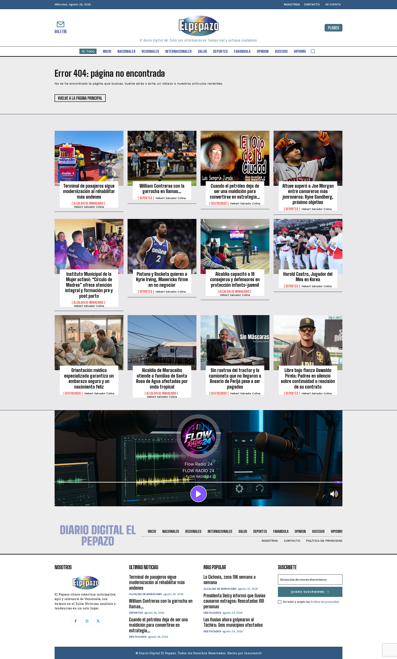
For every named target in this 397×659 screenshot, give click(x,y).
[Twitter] (98, 621)
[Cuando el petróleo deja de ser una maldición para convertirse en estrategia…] (235, 158)
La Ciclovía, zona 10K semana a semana (229, 579)
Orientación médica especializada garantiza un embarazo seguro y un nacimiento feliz (89, 378)
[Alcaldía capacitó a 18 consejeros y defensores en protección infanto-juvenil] (235, 246)
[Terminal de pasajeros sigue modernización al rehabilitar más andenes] (89, 158)
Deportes (146, 198)
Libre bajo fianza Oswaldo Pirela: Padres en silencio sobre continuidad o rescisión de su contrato (308, 378)
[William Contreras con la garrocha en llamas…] (162, 158)
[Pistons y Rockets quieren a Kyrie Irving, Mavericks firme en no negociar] (162, 246)
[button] (313, 51)
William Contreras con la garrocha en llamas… (162, 188)
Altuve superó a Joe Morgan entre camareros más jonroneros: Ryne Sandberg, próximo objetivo (308, 194)
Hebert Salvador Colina (89, 206)
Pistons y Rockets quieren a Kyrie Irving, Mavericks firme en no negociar (162, 279)
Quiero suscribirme (307, 591)
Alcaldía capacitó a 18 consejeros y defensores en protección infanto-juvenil (235, 279)
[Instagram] (86, 621)
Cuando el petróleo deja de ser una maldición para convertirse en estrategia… (235, 191)
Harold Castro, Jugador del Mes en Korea (307, 276)
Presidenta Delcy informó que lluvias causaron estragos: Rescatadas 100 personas (234, 601)
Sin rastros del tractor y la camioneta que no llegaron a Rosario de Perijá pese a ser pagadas (235, 378)
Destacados (219, 203)
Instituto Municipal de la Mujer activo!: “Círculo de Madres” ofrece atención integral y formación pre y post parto (89, 285)
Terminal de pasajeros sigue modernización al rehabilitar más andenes (89, 191)
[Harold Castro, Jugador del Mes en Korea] (308, 246)
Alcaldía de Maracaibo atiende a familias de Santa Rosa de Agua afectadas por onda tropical (162, 378)
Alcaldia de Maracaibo (88, 203)
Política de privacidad (325, 602)
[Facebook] (75, 621)
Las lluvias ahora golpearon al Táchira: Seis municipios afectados (233, 622)
